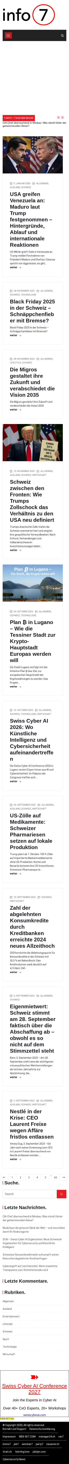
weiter (14, 267)
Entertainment (11, 1316)
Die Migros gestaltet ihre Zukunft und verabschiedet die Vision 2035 (32, 382)
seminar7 (27, 1444)
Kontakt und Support (14, 1429)
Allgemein (42, 183)
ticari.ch (7, 1451)
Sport (6, 1339)
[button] (58, 117)
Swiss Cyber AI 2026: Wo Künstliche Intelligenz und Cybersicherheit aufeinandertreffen (31, 740)
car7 (61, 1436)
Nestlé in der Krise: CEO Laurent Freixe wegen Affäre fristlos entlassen (32, 1124)
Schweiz (26, 187)
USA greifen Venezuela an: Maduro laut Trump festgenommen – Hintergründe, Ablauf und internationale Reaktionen (31, 219)
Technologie (28, 294)
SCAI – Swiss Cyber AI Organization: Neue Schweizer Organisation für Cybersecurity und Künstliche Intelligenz (32, 1243)
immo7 (7, 1444)
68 (55, 1177)
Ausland (15, 187)
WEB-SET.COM (27, 1436)
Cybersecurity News (14, 1459)
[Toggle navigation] (8, 35)
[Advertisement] (34, 77)
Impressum (9, 1436)
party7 (39, 1444)
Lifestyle (15, 362)
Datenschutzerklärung (42, 1429)
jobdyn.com (39, 1451)
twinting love (22, 1451)
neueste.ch (52, 1444)
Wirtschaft (39, 475)
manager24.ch (47, 1436)
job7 (16, 1444)
